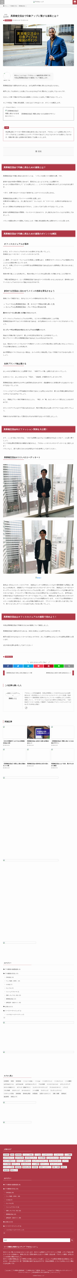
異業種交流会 (8, 20)
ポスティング (16, 1090)
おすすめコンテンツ (30, 1084)
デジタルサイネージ (55, 1087)
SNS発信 (10, 977)
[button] (2, 2)
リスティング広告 (9, 1093)
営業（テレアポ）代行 (13, 995)
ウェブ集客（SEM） (13, 981)
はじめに (8, 1270)
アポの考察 (42, 1084)
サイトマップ (55, 1272)
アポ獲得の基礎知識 (12, 969)
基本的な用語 (26, 1093)
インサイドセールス (52, 1084)
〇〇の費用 (68, 1081)
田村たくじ (13, 698)
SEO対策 (18, 1081)
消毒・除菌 (56, 1093)
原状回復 (18, 1093)
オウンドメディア (65, 1084)
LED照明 (6, 1081)
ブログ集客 (7, 1090)
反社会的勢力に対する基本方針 (40, 1272)
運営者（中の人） (41, 1270)
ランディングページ (56, 1090)
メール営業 (36, 1090)
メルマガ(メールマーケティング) (15, 1014)
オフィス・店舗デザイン (24, 1087)
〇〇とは (37, 1081)
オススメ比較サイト (9, 1087)
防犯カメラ (14, 1096)
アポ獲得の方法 (11, 973)
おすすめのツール (9, 1084)
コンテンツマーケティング (40, 1087)
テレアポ (10, 988)
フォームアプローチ (12, 991)
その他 (9, 984)
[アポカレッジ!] (38, 2)
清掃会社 (63, 1093)
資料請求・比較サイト (13, 1002)
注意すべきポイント (45, 1093)
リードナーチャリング (13, 1010)
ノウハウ (65, 1087)
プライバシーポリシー (24, 1272)
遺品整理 (6, 1096)
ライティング (44, 1090)
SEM (12, 1081)
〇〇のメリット (58, 1081)
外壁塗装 (35, 1093)
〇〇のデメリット (47, 1081)
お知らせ (9, 1006)
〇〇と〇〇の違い (28, 1081)
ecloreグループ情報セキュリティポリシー (59, 1270)
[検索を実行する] (72, 1240)
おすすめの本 (19, 1084)
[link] (26, 708)
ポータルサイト (26, 1090)
